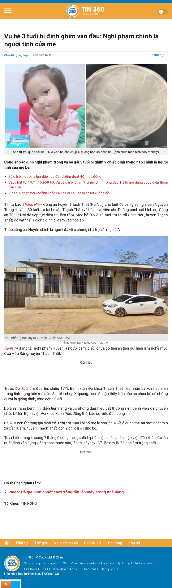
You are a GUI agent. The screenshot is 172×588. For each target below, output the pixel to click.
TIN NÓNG (29, 503)
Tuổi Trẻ (28, 388)
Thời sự (158, 55)
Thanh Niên (31, 204)
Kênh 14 (11, 348)
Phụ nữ (134, 543)
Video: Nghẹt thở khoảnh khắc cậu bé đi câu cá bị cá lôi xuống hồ (58, 193)
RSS (45, 569)
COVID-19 (92, 543)
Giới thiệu (30, 569)
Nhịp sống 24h (66, 543)
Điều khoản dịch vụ (66, 569)
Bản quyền (108, 569)
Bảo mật (90, 569)
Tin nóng (114, 543)
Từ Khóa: (11, 503)
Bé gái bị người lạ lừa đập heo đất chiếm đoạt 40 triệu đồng (54, 176)
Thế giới (41, 543)
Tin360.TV (66, 563)
